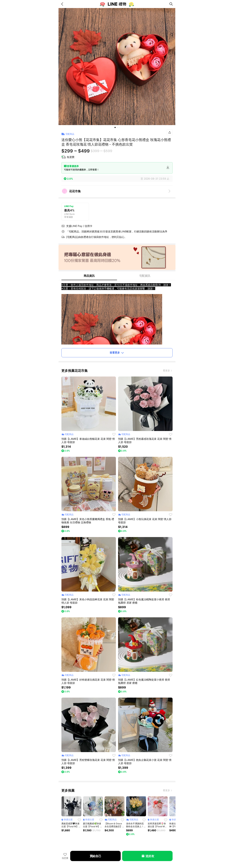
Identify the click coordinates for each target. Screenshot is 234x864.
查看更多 (115, 352)
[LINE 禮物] (117, 4)
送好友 (150, 856)
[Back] (63, 4)
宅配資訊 (144, 275)
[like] (114, 434)
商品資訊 (89, 275)
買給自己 (95, 856)
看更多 (166, 370)
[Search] (171, 4)
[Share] (170, 132)
